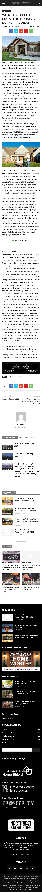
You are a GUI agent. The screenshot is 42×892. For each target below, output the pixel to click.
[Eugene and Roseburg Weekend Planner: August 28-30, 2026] (7, 617)
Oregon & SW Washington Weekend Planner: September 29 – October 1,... (27, 521)
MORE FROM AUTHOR (26, 438)
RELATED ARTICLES (10, 438)
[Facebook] (9, 868)
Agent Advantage (6, 458)
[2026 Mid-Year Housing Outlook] (7, 456)
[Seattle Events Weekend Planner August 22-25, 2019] (7, 694)
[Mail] (27, 868)
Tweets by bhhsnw (8, 718)
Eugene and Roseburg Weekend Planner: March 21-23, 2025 (11, 567)
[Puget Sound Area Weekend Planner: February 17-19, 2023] (7, 511)
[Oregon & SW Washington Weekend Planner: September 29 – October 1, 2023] (7, 521)
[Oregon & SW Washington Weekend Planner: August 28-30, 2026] (7, 638)
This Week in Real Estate (16, 377)
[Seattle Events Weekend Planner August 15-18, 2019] (11, 579)
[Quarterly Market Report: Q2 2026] (7, 446)
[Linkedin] (21, 868)
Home (4, 8)
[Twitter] (32, 868)
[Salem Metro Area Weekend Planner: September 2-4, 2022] (7, 501)
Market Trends (12, 8)
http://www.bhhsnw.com (21, 427)
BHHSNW (7, 26)
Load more (20, 540)
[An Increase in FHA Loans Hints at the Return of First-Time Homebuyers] (31, 557)
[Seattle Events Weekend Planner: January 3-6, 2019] (7, 684)
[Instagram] (15, 868)
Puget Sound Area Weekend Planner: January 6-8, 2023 (30, 401)
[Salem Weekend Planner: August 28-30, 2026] (7, 628)
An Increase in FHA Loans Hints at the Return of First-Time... (31, 567)
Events (4, 584)
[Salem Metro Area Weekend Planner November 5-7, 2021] (7, 532)
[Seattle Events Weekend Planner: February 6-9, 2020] (7, 704)
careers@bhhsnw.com (25, 854)
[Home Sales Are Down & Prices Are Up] (31, 579)
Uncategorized (7, 562)
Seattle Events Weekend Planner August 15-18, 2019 (10, 589)
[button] (39, 3)
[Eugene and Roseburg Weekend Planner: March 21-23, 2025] (11, 557)
